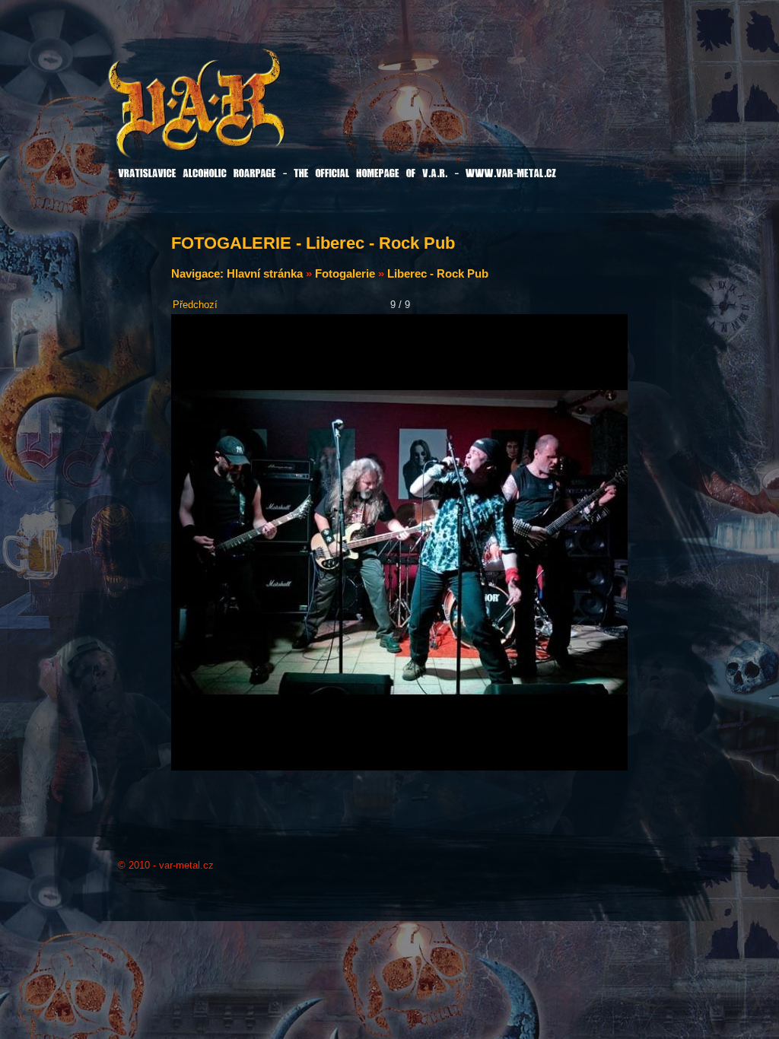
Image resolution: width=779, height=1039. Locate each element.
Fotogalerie (345, 273)
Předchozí (195, 304)
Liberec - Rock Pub (437, 273)
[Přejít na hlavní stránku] (235, 113)
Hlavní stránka (265, 273)
